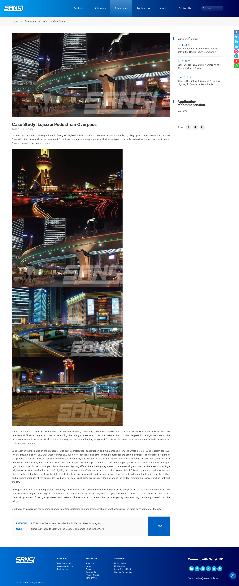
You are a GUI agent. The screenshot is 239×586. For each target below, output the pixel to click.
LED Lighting (120, 563)
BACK (160, 526)
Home (15, 21)
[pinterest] (219, 568)
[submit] (203, 8)
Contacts (62, 558)
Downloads (91, 572)
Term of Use (91, 578)
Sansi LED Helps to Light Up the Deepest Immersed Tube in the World (60, 529)
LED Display (119, 566)
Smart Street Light (122, 569)
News (45, 21)
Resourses (30, 21)
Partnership (62, 569)
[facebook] (188, 127)
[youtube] (214, 568)
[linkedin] (202, 127)
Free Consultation (65, 563)
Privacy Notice (92, 575)
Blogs (88, 569)
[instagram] (202, 568)
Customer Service (65, 566)
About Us (90, 563)
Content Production (123, 572)
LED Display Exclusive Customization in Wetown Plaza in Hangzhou (59, 523)
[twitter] (195, 127)
